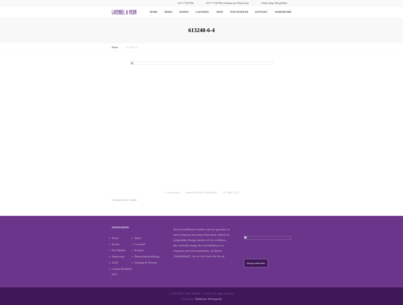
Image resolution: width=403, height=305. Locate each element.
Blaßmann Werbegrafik (208, 298)
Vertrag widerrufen (256, 263)
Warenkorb (283, 11)
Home (153, 11)
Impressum (118, 256)
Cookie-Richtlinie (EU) (122, 271)
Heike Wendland (207, 192)
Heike (168, 11)
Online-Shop (267, 3)
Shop (219, 11)
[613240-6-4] (201, 124)
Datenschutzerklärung (145, 256)
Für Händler (239, 11)
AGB (115, 262)
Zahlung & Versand (145, 262)
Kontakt (261, 11)
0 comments (173, 192)
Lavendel (202, 11)
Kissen (184, 11)
